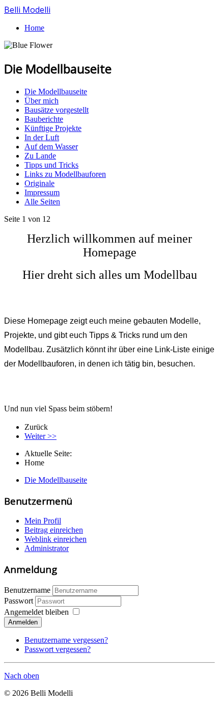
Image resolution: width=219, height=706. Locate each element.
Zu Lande (40, 155)
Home (34, 27)
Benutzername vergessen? (66, 640)
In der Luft (41, 137)
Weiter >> (40, 436)
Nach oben (21, 675)
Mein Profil (42, 520)
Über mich (41, 100)
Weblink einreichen (55, 539)
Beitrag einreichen (53, 530)
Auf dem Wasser (51, 146)
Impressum (42, 192)
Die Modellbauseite (55, 91)
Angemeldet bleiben (36, 612)
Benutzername (27, 590)
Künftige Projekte (52, 128)
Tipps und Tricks (51, 165)
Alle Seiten (42, 201)
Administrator (46, 548)
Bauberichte (43, 119)
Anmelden (23, 622)
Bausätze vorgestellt (56, 110)
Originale (39, 183)
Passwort (19, 600)
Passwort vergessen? (57, 649)
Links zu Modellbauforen (65, 174)
